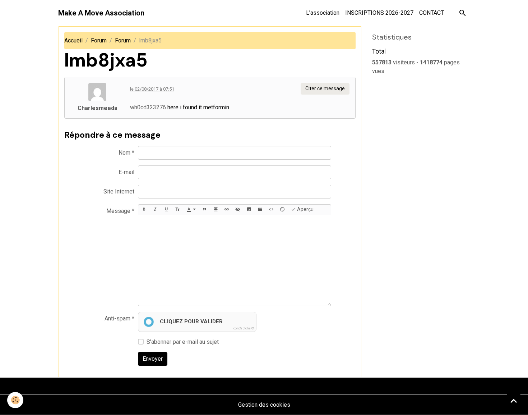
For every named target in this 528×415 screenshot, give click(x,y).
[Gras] (144, 210)
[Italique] (155, 210)
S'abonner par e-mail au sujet (183, 341)
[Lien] (226, 210)
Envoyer (153, 358)
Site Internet (118, 191)
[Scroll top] (514, 401)
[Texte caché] (238, 210)
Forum (99, 40)
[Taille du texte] (177, 210)
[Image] (249, 210)
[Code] (271, 210)
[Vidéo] (260, 210)
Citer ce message (325, 88)
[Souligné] (166, 210)
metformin (216, 107)
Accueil (73, 40)
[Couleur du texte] (191, 210)
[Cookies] (15, 400)
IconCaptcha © (243, 328)
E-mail (126, 172)
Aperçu (305, 209)
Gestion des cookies (264, 404)
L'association (322, 12)
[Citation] (204, 210)
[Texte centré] (215, 210)
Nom (124, 152)
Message (118, 211)
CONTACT (431, 12)
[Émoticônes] (282, 210)
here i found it (184, 107)
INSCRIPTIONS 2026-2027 (379, 12)
